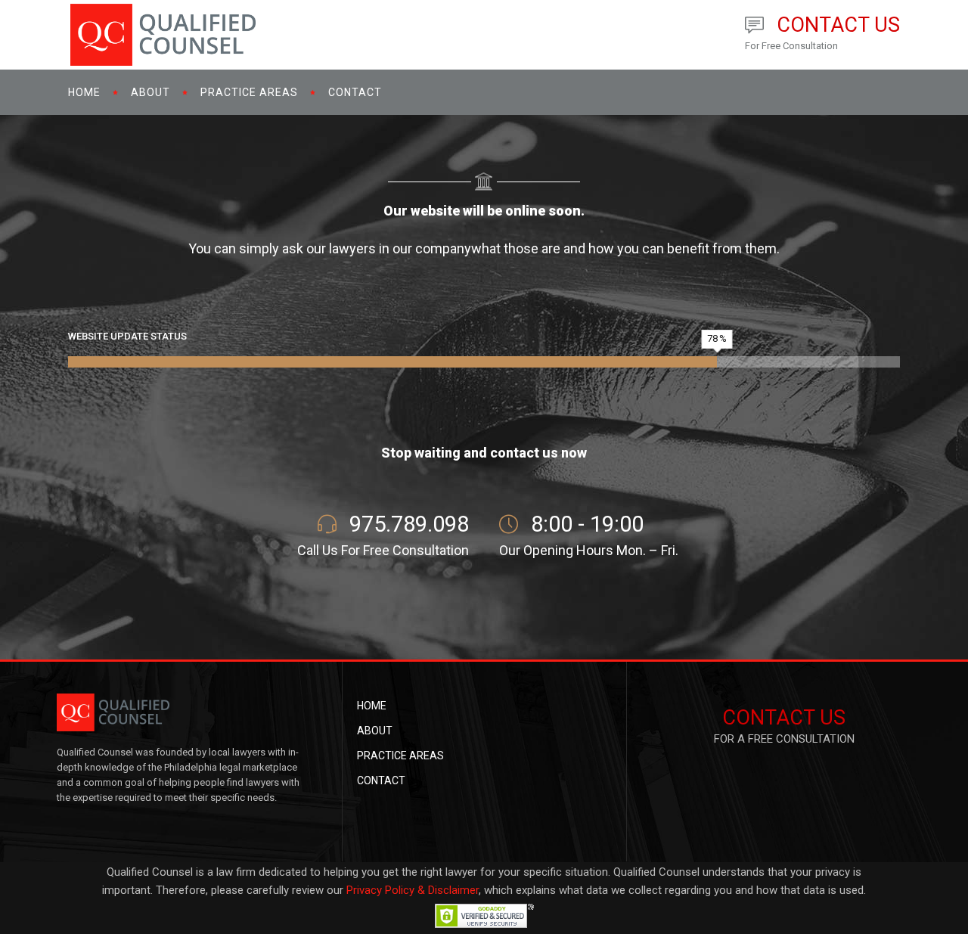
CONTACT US (783, 718)
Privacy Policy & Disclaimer (412, 890)
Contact (381, 780)
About (374, 731)
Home (371, 706)
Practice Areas (400, 755)
